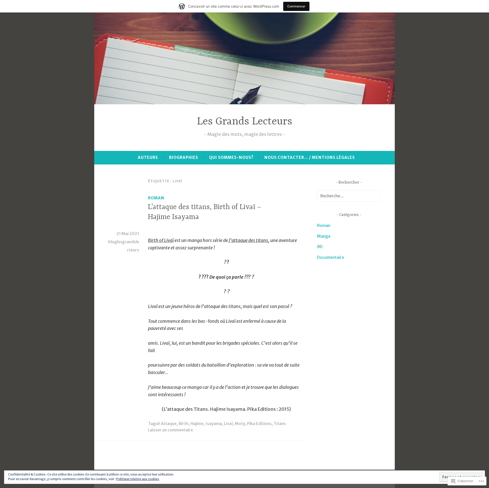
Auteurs (148, 157)
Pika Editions (259, 423)
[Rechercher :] (349, 195)
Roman (156, 198)
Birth (183, 423)
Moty (240, 423)
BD (320, 246)
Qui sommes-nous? (231, 157)
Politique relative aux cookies (137, 479)
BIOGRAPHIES (183, 157)
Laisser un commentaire (170, 429)
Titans (280, 423)
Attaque (168, 423)
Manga (323, 236)
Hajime (197, 423)
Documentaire (330, 257)
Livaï (228, 423)
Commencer (296, 6)
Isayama (214, 423)
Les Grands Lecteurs (244, 122)
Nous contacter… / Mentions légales (309, 157)
